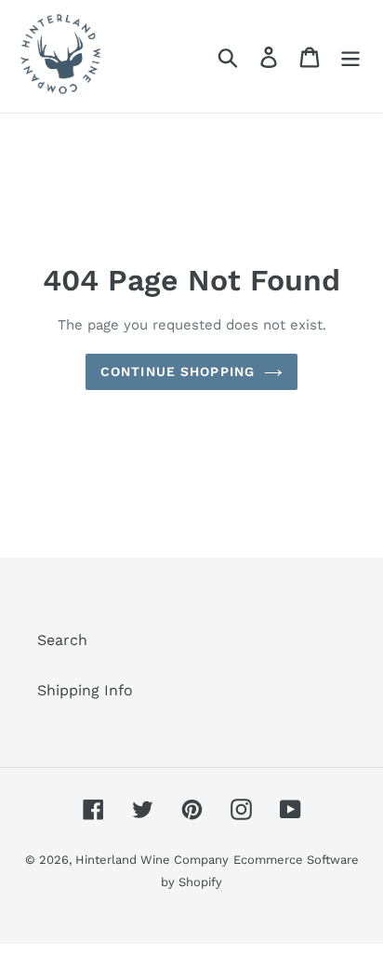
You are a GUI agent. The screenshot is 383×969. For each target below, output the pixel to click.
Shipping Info (85, 690)
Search (62, 640)
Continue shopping (177, 371)
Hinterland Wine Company (152, 860)
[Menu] (350, 56)
